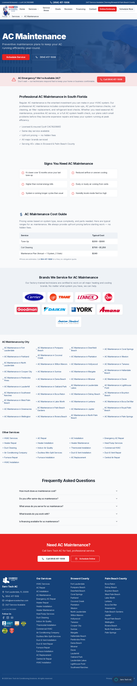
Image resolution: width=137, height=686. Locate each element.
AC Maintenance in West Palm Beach (17, 401)
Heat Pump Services (114, 443)
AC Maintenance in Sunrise (49, 371)
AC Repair (42, 438)
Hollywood (75, 619)
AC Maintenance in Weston (116, 356)
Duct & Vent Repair (113, 452)
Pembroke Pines (78, 639)
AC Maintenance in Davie (116, 379)
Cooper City (76, 625)
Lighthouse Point (78, 664)
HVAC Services (11, 438)
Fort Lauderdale (78, 584)
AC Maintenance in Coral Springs (119, 349)
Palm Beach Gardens (114, 612)
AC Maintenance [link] (31, 16)
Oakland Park (77, 657)
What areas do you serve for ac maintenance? (41, 506)
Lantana (108, 601)
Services (33, 9)
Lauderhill (75, 653)
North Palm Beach (113, 629)
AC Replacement (78, 457)
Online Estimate (107, 9)
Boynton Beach (111, 591)
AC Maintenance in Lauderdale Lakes (84, 386)
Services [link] (16, 16)
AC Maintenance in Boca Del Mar (119, 401)
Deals (58, 9)
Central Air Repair (112, 457)
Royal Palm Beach (113, 619)
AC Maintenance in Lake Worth (51, 401)
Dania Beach (76, 643)
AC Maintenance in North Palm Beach (84, 416)
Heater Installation (45, 443)
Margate (74, 632)
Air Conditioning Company (15, 452)
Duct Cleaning (10, 448)
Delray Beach (111, 587)
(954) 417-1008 (61, 2)
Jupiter (108, 615)
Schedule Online (87, 559)
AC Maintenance (43, 595)
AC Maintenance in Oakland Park (52, 386)
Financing (80, 9)
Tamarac (74, 622)
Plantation (75, 605)
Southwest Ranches (79, 667)
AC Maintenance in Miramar (83, 379)
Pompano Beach (78, 587)
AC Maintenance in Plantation (84, 356)
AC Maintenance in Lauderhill (17, 386)
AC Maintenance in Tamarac (117, 364)
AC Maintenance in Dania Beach (52, 379)
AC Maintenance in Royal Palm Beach (117, 409)
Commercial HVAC (113, 448)
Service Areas (46, 9)
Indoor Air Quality (45, 448)
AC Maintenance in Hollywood (84, 364)
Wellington (109, 622)
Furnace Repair (11, 457)
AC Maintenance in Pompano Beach (50, 349)
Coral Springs (77, 594)
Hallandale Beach (78, 636)
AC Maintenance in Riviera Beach (52, 416)
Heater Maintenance (80, 443)
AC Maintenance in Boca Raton (51, 394)
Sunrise (74, 629)
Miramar (74, 646)
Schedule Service (15, 57)
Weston (74, 608)
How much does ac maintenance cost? (37, 491)
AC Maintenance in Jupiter (82, 409)
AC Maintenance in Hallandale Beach (117, 371)
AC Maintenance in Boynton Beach (117, 394)
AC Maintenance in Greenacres (18, 409)
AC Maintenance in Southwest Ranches (17, 394)
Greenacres (110, 608)
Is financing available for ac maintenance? (39, 521)
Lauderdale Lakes (78, 660)
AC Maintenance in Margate (83, 371)
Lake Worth (110, 598)
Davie (73, 650)
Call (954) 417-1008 (112, 79)
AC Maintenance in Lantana (83, 401)
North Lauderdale (78, 612)
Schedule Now (126, 9)
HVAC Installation (11, 462)
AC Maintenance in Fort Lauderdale (14, 349)
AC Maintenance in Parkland (16, 356)
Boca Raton (110, 584)
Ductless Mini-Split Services (50, 452)
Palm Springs (110, 632)
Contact (92, 9)
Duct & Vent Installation (81, 452)
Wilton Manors (77, 615)
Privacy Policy (111, 678)
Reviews (68, 9)
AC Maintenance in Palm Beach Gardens (51, 409)
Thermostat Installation (81, 448)
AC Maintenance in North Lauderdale (15, 364)
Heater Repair (10, 443)
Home (22, 9)
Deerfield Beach (78, 591)
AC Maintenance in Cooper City (18, 371)
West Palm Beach (112, 594)
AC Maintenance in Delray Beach (85, 394)
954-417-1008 (46, 259)
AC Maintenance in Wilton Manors (52, 364)
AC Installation (77, 438)
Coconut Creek (77, 601)
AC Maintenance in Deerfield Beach (83, 349)
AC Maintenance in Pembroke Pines (17, 379)
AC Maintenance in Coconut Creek (50, 356)
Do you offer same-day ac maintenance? (38, 498)
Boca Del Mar (111, 605)
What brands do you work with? (34, 513)
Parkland (74, 598)
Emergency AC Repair (114, 438)
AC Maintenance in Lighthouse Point (118, 386)
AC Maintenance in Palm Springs (119, 416)
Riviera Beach (111, 625)
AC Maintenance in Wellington (17, 416)
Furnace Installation (46, 457)
